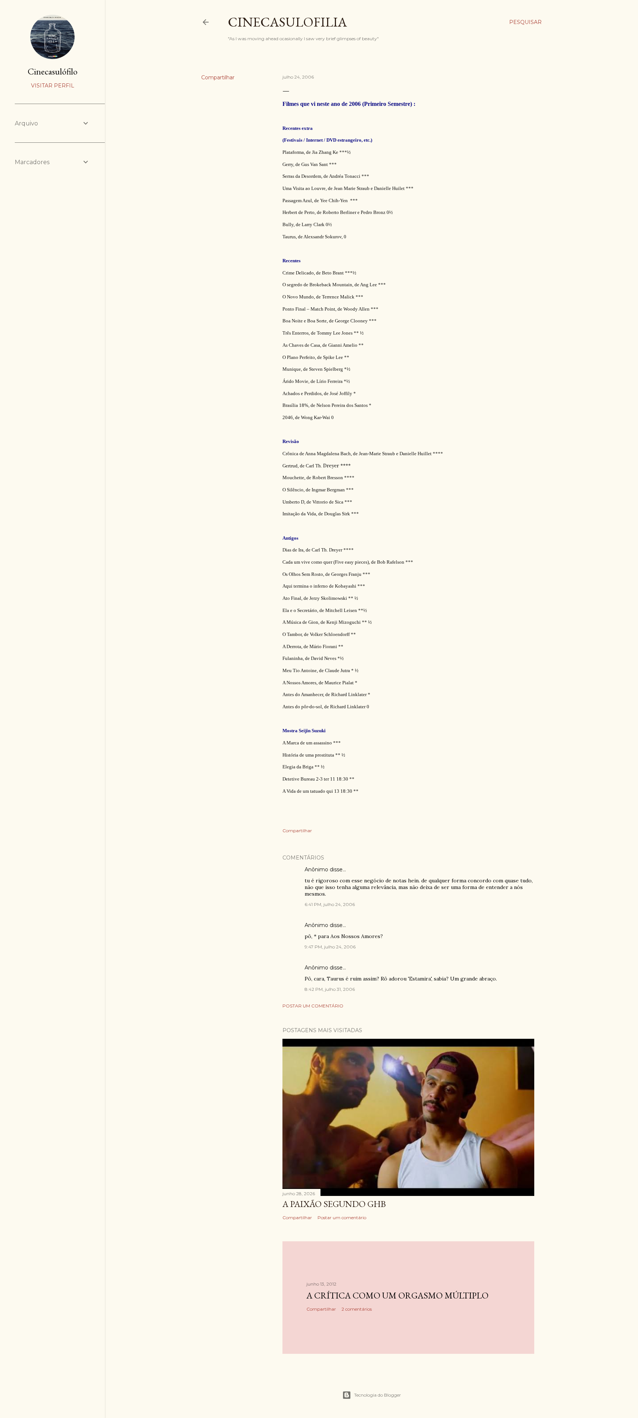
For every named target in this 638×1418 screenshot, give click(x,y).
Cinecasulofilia (287, 22)
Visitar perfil (52, 85)
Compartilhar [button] (217, 77)
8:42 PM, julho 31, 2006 (330, 989)
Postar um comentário (312, 1006)
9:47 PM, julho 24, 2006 (330, 947)
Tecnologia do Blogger (377, 1395)
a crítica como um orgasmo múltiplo (397, 1295)
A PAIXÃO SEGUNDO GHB (334, 1204)
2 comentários (357, 1309)
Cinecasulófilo (53, 71)
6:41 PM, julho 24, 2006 (330, 904)
